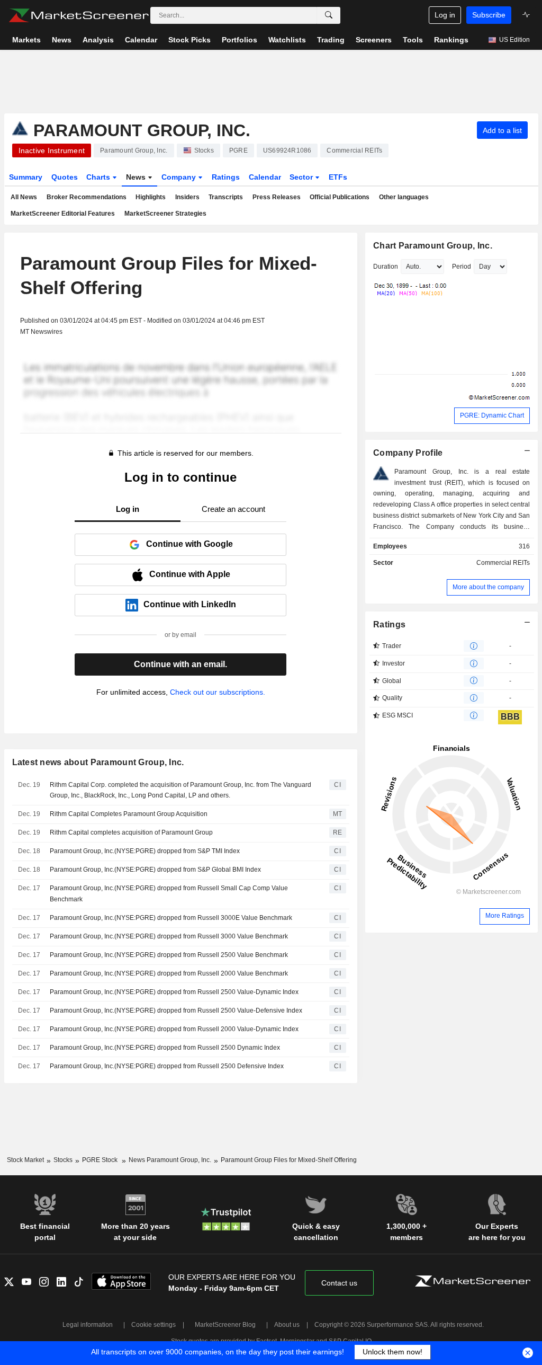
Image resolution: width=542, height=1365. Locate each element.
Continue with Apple (189, 574)
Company (179, 177)
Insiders (187, 197)
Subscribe (488, 15)
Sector (302, 177)
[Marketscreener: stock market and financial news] (78, 15)
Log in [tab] (127, 508)
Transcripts (226, 197)
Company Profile (407, 452)
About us (287, 1324)
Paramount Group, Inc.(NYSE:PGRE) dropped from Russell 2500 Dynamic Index (165, 1047)
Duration (385, 266)
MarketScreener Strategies (165, 213)
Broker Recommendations (87, 197)
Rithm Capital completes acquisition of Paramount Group (131, 832)
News (137, 177)
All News (24, 197)
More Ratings (504, 915)
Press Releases (276, 197)
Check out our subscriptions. (217, 692)
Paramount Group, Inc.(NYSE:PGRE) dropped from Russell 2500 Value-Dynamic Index (174, 992)
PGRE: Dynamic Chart (492, 415)
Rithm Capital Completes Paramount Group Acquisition (128, 814)
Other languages (404, 197)
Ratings (226, 177)
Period (461, 266)
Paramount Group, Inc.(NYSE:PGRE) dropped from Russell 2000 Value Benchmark (169, 973)
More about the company (488, 587)
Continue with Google (189, 543)
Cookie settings (153, 1324)
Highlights (151, 197)
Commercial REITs (503, 562)
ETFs (338, 177)
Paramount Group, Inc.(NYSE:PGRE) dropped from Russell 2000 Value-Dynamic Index (174, 1029)
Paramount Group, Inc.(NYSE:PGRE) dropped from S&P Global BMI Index (155, 869)
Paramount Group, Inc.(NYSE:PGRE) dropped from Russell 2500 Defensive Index (167, 1066)
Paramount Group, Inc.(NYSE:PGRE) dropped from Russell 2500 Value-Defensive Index (176, 1010)
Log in (445, 15)
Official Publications (339, 197)
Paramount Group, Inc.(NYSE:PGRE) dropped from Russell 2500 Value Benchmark (169, 955)
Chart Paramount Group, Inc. (432, 245)
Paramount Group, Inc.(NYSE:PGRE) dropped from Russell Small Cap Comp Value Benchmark (169, 893)
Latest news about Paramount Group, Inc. (98, 762)
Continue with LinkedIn (189, 604)
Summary (25, 177)
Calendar (265, 177)
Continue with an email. (180, 664)
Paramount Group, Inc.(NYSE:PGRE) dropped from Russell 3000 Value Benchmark (169, 936)
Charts (99, 177)
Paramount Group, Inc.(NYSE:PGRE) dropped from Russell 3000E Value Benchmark (171, 917)
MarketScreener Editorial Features (63, 213)
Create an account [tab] (233, 508)
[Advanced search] (328, 15)
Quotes (64, 177)
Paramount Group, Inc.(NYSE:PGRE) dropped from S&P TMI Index (145, 851)
